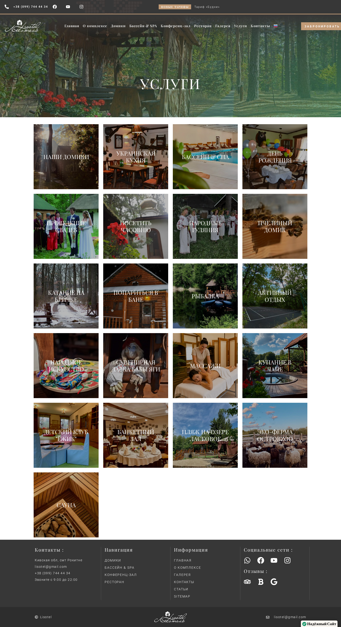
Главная (71, 25)
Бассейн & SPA (143, 25)
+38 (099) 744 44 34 (53, 573)
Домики (118, 25)
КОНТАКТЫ (184, 582)
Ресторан (203, 25)
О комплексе (95, 25)
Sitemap (182, 596)
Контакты (260, 25)
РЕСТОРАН (114, 582)
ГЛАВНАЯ (183, 560)
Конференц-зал (175, 25)
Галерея (222, 25)
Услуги (240, 25)
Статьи (181, 589)
